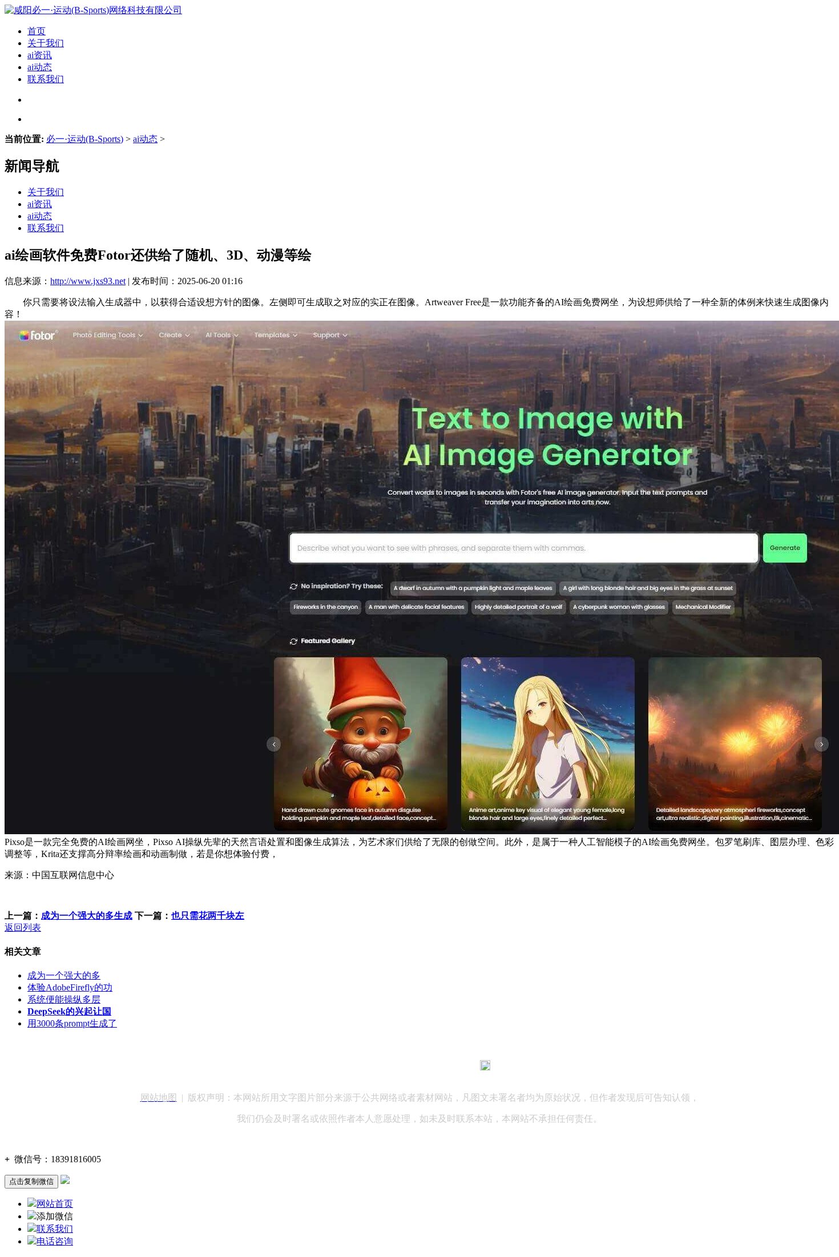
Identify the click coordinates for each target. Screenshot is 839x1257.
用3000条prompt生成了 (72, 1023)
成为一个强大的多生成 (86, 915)
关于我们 (45, 43)
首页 (36, 31)
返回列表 (23, 927)
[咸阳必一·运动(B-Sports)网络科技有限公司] (93, 10)
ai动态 (39, 67)
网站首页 (55, 1204)
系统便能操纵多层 (63, 999)
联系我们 (45, 79)
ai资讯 (39, 55)
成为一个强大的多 (63, 975)
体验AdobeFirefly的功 (69, 987)
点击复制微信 (31, 1181)
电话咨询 (55, 1241)
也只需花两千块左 (207, 915)
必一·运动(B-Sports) (84, 139)
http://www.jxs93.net (88, 281)
